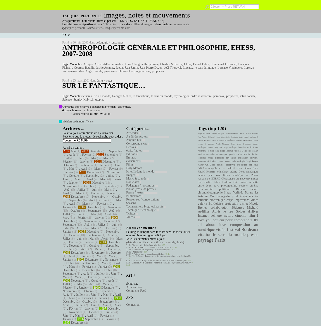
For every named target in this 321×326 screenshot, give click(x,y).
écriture (220, 164)
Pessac (242, 133)
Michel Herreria (206, 171)
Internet (203, 216)
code (234, 161)
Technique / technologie (141, 210)
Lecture (255, 140)
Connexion (133, 304)
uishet (244, 203)
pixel (235, 196)
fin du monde (102, 96)
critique (210, 147)
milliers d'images (141, 24)
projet (220, 161)
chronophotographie (210, 192)
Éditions (131, 154)
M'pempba (137, 252)
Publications (134, 196)
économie (206, 133)
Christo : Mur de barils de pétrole (146, 245)
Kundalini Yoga (237, 137)
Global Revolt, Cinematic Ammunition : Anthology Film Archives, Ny (162, 263)
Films (130, 164)
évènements (133, 161)
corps (229, 200)
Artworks (132, 133)
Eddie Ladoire (222, 182)
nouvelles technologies (216, 154)
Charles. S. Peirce (171, 64)
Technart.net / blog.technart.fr (145, 206)
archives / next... (93, 110)
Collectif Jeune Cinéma (238, 168)
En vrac (131, 157)
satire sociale (247, 96)
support (246, 137)
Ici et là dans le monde (140, 171)
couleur (218, 220)
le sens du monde (205, 67)
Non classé (133, 182)
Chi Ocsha (210, 165)
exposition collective (248, 164)
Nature (249, 192)
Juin (81, 158)
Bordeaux (249, 229)
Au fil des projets (137, 136)
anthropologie (150, 64)
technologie (222, 171)
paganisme (110, 71)
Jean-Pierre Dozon (151, 67)
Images (131, 175)
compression (240, 224)
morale (98, 71)
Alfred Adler (102, 64)
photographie (229, 185)
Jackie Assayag (105, 67)
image (243, 196)
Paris (219, 240)
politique (224, 189)
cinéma (87, 96)
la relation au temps (216, 151)
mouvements (181, 24)
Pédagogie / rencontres (140, 185)
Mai (73, 151)
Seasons (131, 203)
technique (202, 158)
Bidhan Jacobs (247, 189)
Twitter (89, 121)
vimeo (254, 200)
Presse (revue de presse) (141, 189)
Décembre (96, 151)
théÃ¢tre (202, 168)
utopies (99, 99)
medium (201, 154)
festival (233, 229)
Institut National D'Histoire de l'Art (242, 151)
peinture (216, 216)
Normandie (247, 144)
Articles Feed (134, 287)
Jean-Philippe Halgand (206, 137)
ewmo (218, 137)
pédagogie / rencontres (109, 42)
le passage (209, 144)
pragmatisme (142, 71)
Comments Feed (136, 290)
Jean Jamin (131, 67)
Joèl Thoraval (172, 67)
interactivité (225, 137)
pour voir (214, 175)
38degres (237, 207)
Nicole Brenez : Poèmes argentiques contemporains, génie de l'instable (161, 256)
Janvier (84, 161)
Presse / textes (135, 192)
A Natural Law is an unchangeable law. (148, 254)
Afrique (88, 64)
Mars (106, 158)
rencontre (202, 161)
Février (86, 154)
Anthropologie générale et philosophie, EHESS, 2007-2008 (158, 51)
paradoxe (218, 96)
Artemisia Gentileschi (244, 140)
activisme (254, 158)
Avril (84, 168)
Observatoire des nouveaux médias (239, 178)
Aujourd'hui (134, 140)
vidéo (221, 229)
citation (204, 234)
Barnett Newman (252, 133)
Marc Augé (85, 71)
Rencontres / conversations (143, 199)
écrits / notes (104, 80)
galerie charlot (235, 154)
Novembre (113, 172)
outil (249, 147)
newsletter (95, 28)
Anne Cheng (132, 64)
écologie (241, 161)
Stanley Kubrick (83, 99)
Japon (119, 67)
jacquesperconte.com (117, 28)
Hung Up (218, 147)
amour (243, 182)
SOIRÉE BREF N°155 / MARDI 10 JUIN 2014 (151, 247)
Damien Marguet (218, 133)
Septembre (115, 151)
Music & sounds (136, 178)
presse (252, 234)
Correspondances (137, 143)
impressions (242, 200)
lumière (201, 175)
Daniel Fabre (201, 64)
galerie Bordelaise (210, 203)
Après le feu (222, 211)
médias (208, 182)
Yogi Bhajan (252, 161)
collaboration (219, 207)
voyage (200, 144)
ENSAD (215, 178)
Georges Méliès (121, 96)
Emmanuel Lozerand (223, 64)
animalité (117, 64)
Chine (187, 64)
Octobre (67, 165)
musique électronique (211, 200)
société (243, 185)
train (235, 182)
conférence (231, 140)
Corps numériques (248, 171)
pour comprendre (239, 220)
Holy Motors (134, 168)
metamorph (254, 137)
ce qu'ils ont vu (216, 168)
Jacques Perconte (204, 140)
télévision (211, 161)
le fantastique (141, 96)
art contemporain (232, 133)
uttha (210, 158)
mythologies (181, 96)
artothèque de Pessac (245, 175)
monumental (221, 140)
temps (200, 133)
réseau (227, 161)
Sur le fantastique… (103, 85)
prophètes (158, 71)
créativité (230, 164)
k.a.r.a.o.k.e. (204, 178)
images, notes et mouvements (147, 15)
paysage (206, 240)
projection (231, 203)
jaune (239, 144)
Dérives (131, 147)
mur (200, 182)
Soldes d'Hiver (247, 211)
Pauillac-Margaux (222, 144)
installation (243, 158)
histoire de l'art (251, 154)
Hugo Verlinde (233, 192)
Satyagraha (223, 196)
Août (72, 154)
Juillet (68, 158)
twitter (201, 165)
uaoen (214, 140)
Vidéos (130, 217)
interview (242, 147)
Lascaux (188, 67)
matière (253, 196)
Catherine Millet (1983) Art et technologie (151, 250)
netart (228, 215)
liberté (233, 144)
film (252, 215)
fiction (226, 175)
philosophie (126, 71)
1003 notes (109, 24)
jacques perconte (75, 28)
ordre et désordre (201, 96)
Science (67, 99)
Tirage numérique (230, 147)
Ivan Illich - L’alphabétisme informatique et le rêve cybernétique (159, 261)
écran (255, 168)
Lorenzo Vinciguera (229, 67)
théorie (233, 171)
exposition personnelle (225, 158)
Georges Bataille (84, 67)
